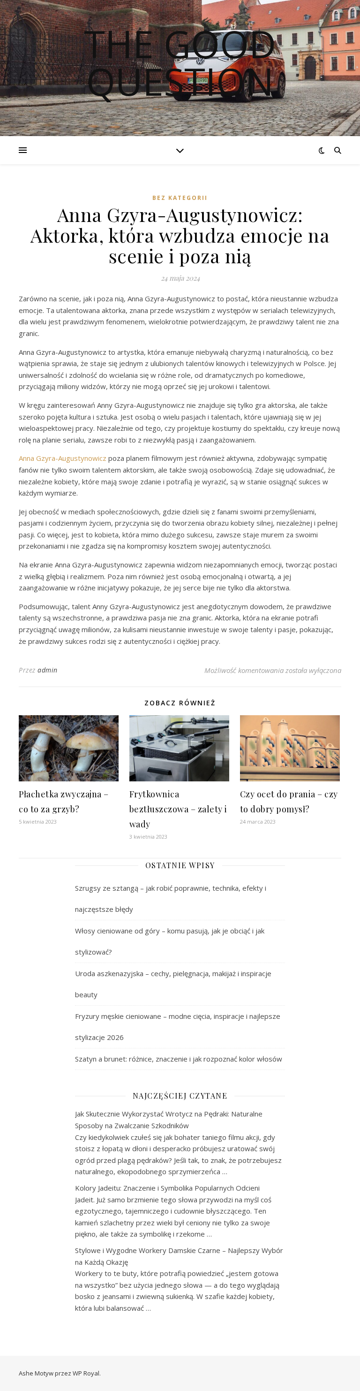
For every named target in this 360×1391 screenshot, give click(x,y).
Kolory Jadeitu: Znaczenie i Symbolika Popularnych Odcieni (167, 1187)
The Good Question (180, 62)
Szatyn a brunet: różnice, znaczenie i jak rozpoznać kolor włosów (178, 1058)
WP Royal (86, 1373)
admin (48, 669)
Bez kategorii (180, 198)
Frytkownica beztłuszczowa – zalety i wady (178, 809)
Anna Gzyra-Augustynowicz (62, 458)
